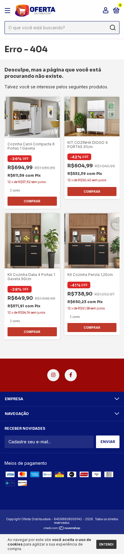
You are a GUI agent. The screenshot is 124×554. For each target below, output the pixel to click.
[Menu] (9, 10)
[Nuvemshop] (62, 528)
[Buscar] (112, 27)
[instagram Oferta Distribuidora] (53, 375)
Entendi (106, 544)
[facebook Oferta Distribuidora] (71, 375)
